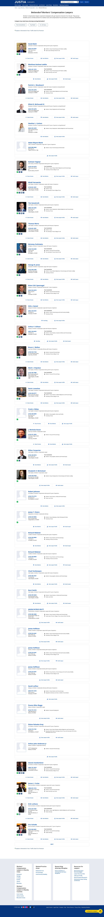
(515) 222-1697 (32, 809)
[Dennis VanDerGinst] (21, 766)
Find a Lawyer (18, 5)
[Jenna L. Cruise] (21, 787)
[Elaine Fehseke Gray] (21, 728)
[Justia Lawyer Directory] (20, 2)
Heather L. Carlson (35, 123)
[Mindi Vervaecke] (21, 186)
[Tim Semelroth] (21, 207)
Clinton (18, 881)
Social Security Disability (41, 874)
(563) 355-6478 (32, 90)
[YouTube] (23, 907)
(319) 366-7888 (32, 372)
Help (65, 907)
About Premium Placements (80, 877)
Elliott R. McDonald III (36, 104)
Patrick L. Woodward (36, 85)
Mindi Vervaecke (34, 182)
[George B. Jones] (21, 268)
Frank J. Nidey (33, 409)
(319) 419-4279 (32, 166)
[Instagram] (27, 907)
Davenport (19, 874)
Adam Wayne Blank (35, 143)
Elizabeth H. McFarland (36, 471)
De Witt (18, 879)
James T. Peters (34, 512)
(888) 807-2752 (32, 788)
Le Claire (19, 878)
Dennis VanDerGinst (35, 763)
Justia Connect (49, 907)
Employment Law (40, 870)
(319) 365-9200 (32, 614)
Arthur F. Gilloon (34, 327)
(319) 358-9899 (32, 537)
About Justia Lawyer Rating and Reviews (80, 880)
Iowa (37, 7)
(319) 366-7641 (32, 576)
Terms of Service (70, 907)
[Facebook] (25, 907)
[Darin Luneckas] (21, 392)
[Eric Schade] (21, 828)
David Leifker (33, 686)
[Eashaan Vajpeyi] (21, 165)
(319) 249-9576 (32, 455)
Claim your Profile (78, 875)
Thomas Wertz (33, 224)
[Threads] (28, 907)
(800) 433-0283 (32, 208)
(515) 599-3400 (32, 269)
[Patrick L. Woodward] (21, 89)
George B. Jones (34, 265)
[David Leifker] (21, 690)
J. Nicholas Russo (34, 430)
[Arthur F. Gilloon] (21, 330)
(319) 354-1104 (32, 352)
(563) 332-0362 (32, 48)
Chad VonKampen (35, 571)
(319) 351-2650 (32, 434)
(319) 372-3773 (32, 496)
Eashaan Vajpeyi (34, 162)
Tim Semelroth (33, 203)
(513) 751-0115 (32, 710)
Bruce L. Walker (34, 347)
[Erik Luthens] (21, 808)
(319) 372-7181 (32, 729)
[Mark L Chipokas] (21, 371)
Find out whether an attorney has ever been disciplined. (60, 872)
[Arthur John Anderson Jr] (21, 747)
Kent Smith (32, 590)
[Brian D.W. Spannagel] (21, 289)
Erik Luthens (33, 804)
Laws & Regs (49, 5)
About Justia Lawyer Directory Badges (78, 871)
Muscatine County (21, 897)
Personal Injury (39, 872)
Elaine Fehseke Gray (35, 724)
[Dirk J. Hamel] (21, 310)
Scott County (20, 894)
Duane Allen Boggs (35, 705)
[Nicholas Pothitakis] (21, 248)
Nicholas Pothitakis (35, 244)
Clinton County (20, 896)
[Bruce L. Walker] (21, 351)
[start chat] (100, 911)
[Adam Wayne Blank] (21, 146)
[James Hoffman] (21, 632)
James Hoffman (34, 629)
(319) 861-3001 (32, 187)
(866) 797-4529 (32, 767)
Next (52, 844)
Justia (16, 7)
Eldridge (18, 876)
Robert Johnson (34, 491)
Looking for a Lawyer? (91, 911)
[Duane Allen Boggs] (21, 709)
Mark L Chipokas (34, 368)
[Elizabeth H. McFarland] (21, 474)
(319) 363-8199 (32, 476)
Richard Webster (34, 533)
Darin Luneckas (34, 388)
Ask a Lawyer (25, 5)
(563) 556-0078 (32, 290)
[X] (32, 907)
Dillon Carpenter (34, 450)
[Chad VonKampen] (21, 575)
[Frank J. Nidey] (21, 413)
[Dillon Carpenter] (21, 454)
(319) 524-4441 (32, 633)
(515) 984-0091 (32, 829)
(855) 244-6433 (32, 311)
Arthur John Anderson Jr (37, 744)
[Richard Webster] (21, 536)
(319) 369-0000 (32, 414)
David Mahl (32, 44)
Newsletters (55, 5)
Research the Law (33, 5)
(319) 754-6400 (32, 249)
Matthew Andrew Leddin (37, 64)
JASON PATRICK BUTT (36, 609)
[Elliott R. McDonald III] (21, 108)
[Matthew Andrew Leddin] (21, 68)
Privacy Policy (78, 907)
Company (61, 907)
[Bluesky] (30, 907)
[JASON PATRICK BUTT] (21, 613)
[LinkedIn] (21, 907)
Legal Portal (55, 907)
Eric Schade (32, 825)
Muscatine (19, 883)
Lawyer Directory (21, 7)
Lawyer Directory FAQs (79, 873)
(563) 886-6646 (32, 147)
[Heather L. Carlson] (21, 127)
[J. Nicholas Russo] (21, 433)
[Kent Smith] (21, 594)
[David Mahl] (21, 47)
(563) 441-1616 (32, 69)
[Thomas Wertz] (21, 227)
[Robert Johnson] (21, 495)
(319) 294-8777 (32, 393)
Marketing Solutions (64, 5)
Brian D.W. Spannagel (36, 285)
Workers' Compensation (30, 7)
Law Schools (42, 5)
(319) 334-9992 (32, 517)
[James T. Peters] (21, 516)
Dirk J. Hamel (33, 306)
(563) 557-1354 (32, 691)
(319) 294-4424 (32, 595)
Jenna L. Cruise (33, 783)
